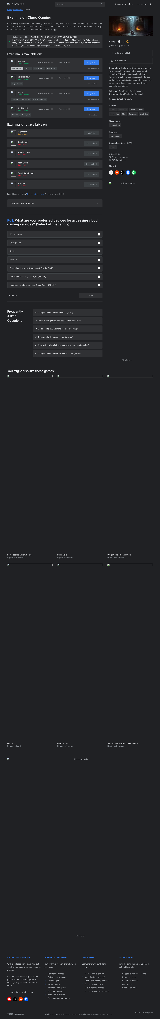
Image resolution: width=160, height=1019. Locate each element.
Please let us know (35, 194)
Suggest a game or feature (134, 974)
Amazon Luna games (57, 988)
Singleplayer (115, 125)
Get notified (91, 143)
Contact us (127, 984)
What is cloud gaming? (95, 977)
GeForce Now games (57, 977)
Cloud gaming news (94, 984)
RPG (123, 114)
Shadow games (54, 980)
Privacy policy (147, 1013)
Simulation (133, 114)
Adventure (123, 110)
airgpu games (54, 984)
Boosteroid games (56, 974)
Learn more (142, 4)
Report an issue (129, 977)
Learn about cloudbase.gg (21, 992)
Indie (141, 110)
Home (9, 10)
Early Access (115, 136)
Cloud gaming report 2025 (97, 991)
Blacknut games (55, 991)
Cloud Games (18, 10)
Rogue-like (114, 114)
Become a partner (130, 980)
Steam (112, 147)
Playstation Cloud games (59, 998)
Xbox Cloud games (56, 994)
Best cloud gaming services (97, 980)
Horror (132, 110)
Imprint (137, 1013)
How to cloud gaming (94, 974)
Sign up (91, 133)
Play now (91, 62)
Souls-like (144, 114)
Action (112, 110)
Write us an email (129, 988)
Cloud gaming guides (94, 988)
